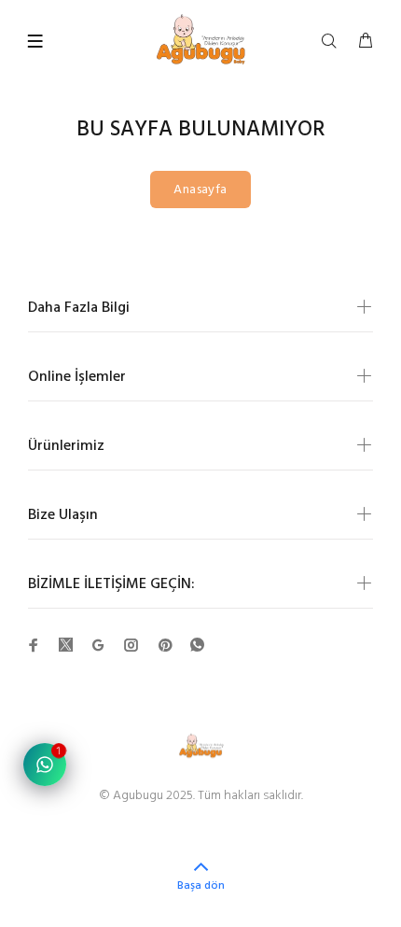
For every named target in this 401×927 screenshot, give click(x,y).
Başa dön (201, 886)
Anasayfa (200, 190)
